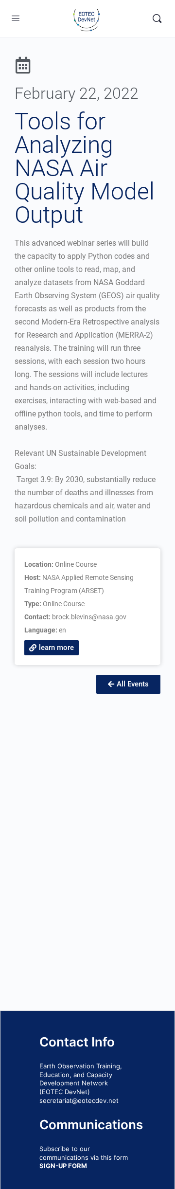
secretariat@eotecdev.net (79, 1100)
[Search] (157, 18)
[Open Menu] (15, 17)
